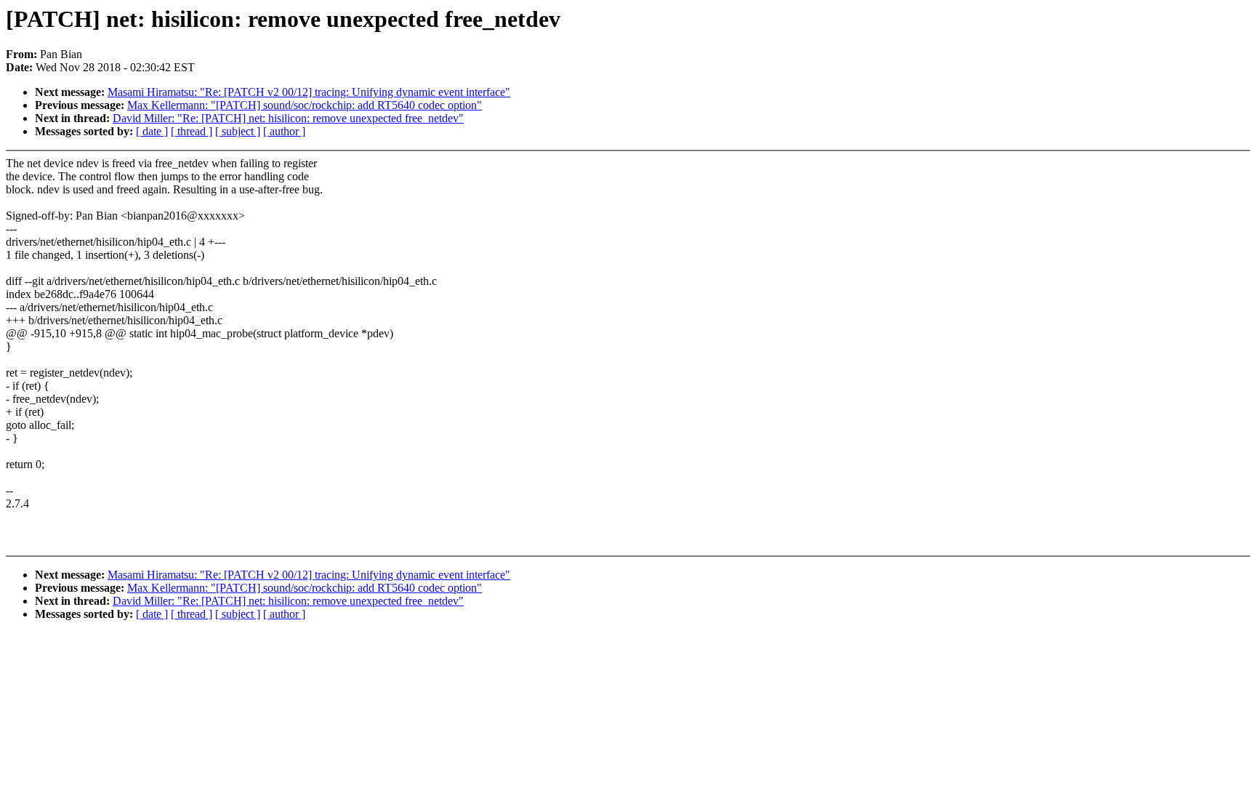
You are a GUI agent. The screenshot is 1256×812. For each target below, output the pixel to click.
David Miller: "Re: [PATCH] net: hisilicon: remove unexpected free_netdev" (288, 118)
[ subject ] (237, 131)
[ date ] (152, 131)
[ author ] (284, 131)
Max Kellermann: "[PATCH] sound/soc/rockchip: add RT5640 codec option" (304, 105)
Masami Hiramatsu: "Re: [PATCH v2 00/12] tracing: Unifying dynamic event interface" (309, 92)
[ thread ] (191, 131)
